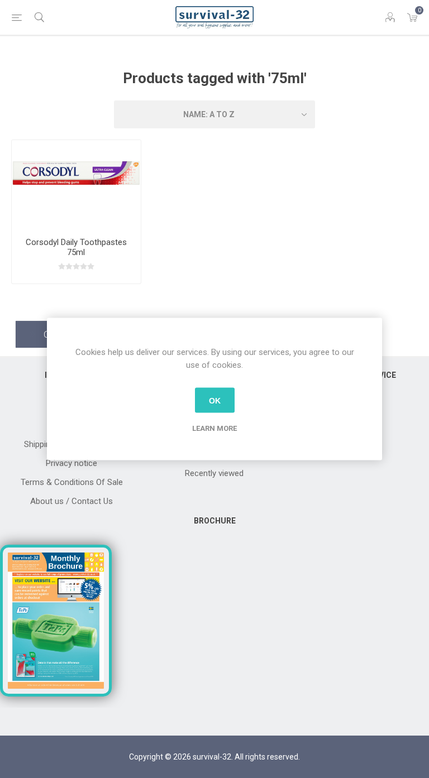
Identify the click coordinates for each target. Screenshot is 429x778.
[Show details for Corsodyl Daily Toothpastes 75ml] (76, 184)
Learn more (214, 428)
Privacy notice (71, 463)
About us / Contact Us (71, 501)
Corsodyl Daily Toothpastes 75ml (76, 247)
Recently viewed (214, 473)
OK (215, 400)
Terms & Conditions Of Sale (72, 482)
